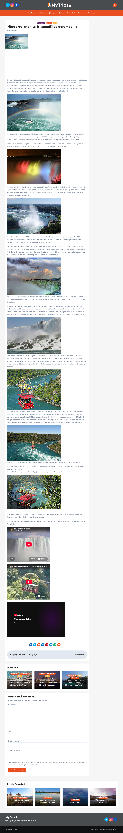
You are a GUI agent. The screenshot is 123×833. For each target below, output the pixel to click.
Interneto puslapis (14, 750)
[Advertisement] (47, 63)
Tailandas (75, 678)
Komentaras (12, 704)
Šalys (61, 13)
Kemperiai (81, 13)
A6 (43, 685)
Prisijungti (91, 13)
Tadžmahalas (78, 655)
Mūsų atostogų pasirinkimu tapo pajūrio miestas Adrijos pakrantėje (19, 681)
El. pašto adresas (14, 741)
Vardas (10, 732)
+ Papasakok (70, 13)
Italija (15, 797)
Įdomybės (52, 13)
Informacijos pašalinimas (108, 829)
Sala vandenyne (75, 802)
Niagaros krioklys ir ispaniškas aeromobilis (42, 27)
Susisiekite (94, 829)
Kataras (42, 673)
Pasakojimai (32, 13)
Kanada (48, 23)
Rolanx (15, 685)
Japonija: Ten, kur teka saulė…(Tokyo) (24, 655)
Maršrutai (43, 13)
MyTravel (71, 685)
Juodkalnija (14, 673)
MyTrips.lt (11, 817)
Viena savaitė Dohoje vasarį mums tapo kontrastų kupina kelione (47, 681)
